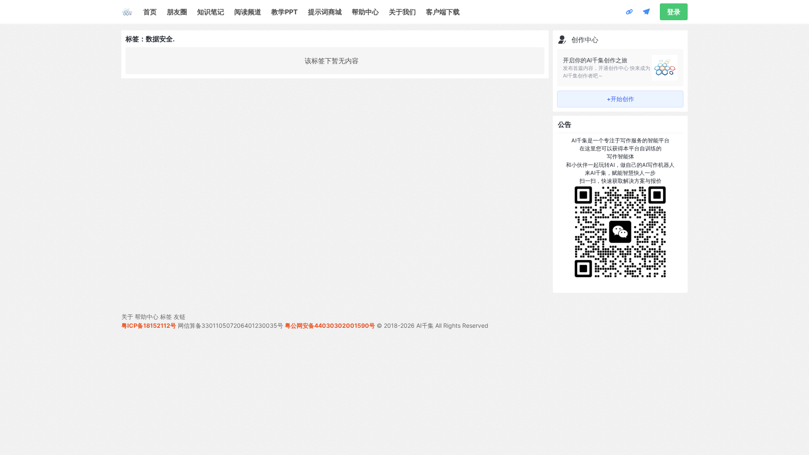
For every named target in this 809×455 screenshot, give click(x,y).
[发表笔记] (646, 12)
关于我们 (402, 12)
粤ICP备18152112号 (148, 325)
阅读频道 (247, 12)
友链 (179, 316)
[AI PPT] (629, 12)
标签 (166, 316)
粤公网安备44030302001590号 (330, 325)
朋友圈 (177, 12)
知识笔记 (210, 12)
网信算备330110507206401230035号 (230, 325)
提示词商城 (325, 12)
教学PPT (284, 12)
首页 (150, 12)
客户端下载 (443, 12)
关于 (127, 316)
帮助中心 (365, 12)
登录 (673, 12)
